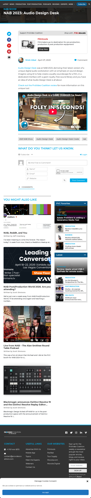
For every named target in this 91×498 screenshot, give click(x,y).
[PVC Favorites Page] (85, 203)
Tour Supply (52, 456)
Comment (82, 60)
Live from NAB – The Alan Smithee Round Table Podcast (26, 347)
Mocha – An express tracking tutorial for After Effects (74, 291)
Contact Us (30, 467)
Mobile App (30, 453)
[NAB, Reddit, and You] (27, 216)
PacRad (50, 453)
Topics (28, 456)
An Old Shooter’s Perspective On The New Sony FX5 (74, 282)
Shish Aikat (30, 60)
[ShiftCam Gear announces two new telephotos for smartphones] (59, 297)
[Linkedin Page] (81, 432)
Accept (45, 492)
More (71, 4)
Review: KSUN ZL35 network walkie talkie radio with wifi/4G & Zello (74, 239)
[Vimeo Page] (86, 432)
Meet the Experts (33, 460)
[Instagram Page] (76, 432)
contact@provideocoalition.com (13, 457)
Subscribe (81, 4)
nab (84, 139)
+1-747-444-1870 (12, 449)
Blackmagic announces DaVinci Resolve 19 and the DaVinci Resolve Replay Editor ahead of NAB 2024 (27, 404)
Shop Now (43, 49)
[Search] (89, 4)
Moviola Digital (53, 464)
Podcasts (47, 4)
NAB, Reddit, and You (15, 233)
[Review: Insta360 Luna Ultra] (59, 228)
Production (21, 4)
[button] (87, 481)
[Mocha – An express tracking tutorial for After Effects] (59, 288)
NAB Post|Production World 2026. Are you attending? (27, 288)
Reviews (55, 4)
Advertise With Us (33, 449)
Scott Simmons (19, 292)
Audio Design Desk (27, 68)
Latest (5, 4)
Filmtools (51, 449)
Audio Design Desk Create (68, 139)
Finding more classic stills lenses (73, 247)
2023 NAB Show (26, 139)
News (12, 4)
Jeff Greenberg (19, 236)
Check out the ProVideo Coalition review (37, 85)
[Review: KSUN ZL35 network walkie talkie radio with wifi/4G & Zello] (59, 237)
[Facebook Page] (66, 432)
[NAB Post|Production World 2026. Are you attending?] (27, 265)
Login (84, 155)
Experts (64, 4)
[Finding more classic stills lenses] (59, 246)
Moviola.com (52, 460)
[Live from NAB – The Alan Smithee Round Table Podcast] (27, 324)
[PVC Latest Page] (85, 255)
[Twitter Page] (71, 432)
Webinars (30, 464)
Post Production (34, 4)
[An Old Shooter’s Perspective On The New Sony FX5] (59, 280)
